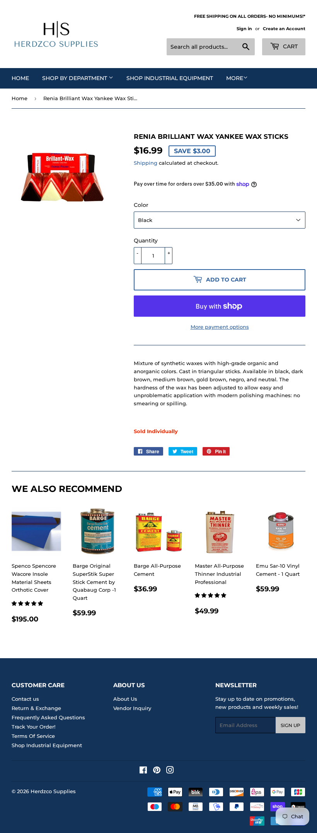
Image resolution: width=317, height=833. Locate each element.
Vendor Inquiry (132, 708)
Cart (289, 46)
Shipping (145, 163)
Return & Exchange (36, 708)
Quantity (146, 240)
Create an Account (284, 28)
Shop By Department (75, 78)
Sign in (244, 28)
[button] (28, 603)
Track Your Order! (33, 727)
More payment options (220, 327)
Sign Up (290, 725)
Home (20, 78)
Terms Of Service (33, 736)
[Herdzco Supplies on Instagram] (170, 771)
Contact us (25, 699)
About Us (125, 699)
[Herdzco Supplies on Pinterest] (157, 771)
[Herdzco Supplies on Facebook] (143, 771)
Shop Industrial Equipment (169, 78)
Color (141, 204)
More (234, 78)
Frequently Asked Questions (48, 717)
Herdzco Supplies (53, 791)
